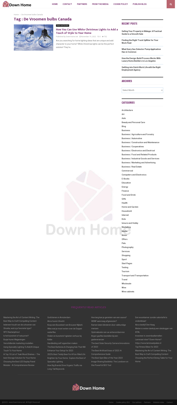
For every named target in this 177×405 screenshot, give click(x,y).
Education (126, 183)
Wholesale (126, 283)
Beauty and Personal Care (133, 122)
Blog (124, 126)
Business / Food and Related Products (139, 154)
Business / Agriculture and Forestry (138, 134)
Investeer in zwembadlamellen (148, 336)
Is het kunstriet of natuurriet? (16, 336)
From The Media (100, 4)
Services (126, 251)
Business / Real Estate (132, 167)
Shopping (126, 255)
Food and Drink (129, 195)
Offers (124, 239)
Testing (125, 267)
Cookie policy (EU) (123, 402)
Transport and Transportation (135, 275)
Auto (124, 118)
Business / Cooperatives (133, 146)
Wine (124, 287)
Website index (158, 402)
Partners (82, 4)
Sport (124, 259)
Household (127, 211)
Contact (67, 4)
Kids (124, 219)
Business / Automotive (132, 138)
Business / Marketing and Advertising (139, 162)
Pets (124, 243)
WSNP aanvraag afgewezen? (104, 321)
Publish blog (140, 4)
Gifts (124, 199)
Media (124, 231)
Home (55, 4)
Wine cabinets (128, 291)
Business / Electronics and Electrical (138, 150)
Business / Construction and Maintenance (140, 142)
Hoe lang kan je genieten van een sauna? (109, 317)
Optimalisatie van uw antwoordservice (108, 332)
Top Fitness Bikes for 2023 (146, 347)
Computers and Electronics (134, 175)
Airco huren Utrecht (55, 321)
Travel (124, 279)
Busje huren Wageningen (14, 339)
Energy (125, 187)
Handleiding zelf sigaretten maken (62, 343)
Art (123, 114)
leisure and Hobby (130, 223)
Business (126, 130)
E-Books (125, 179)
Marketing (126, 227)
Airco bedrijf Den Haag (145, 325)
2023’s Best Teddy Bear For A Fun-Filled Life (66, 354)
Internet (125, 215)
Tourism (125, 271)
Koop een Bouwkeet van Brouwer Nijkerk (65, 325)
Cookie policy (120, 4)
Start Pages (127, 263)
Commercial (127, 171)
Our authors (136, 402)
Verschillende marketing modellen (18, 343)
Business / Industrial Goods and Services (140, 158)
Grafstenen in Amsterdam (58, 317)
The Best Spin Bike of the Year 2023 (107, 358)
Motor (124, 235)
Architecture (127, 110)
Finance (125, 191)
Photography (127, 247)
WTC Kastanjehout (11, 332)
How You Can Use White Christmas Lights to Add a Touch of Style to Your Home (87, 31)
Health (124, 203)
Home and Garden (62, 25)
